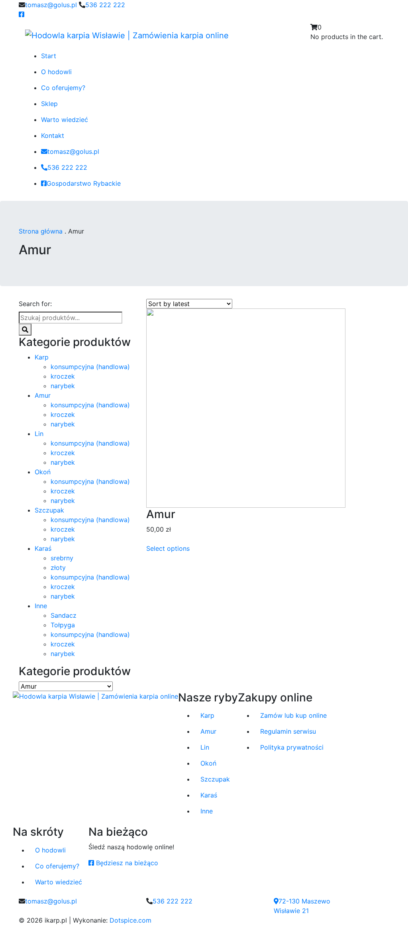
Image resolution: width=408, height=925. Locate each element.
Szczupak (49, 510)
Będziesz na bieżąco (127, 863)
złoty (58, 567)
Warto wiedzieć (64, 120)
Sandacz (63, 615)
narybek (63, 386)
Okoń (43, 472)
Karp (42, 357)
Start (48, 56)
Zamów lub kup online (293, 715)
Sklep (49, 104)
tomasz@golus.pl (51, 5)
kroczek (63, 376)
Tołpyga (63, 625)
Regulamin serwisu (288, 731)
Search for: (35, 304)
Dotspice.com (130, 920)
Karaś (43, 548)
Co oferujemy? (63, 88)
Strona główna (41, 231)
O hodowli (56, 72)
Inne (41, 606)
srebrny (62, 558)
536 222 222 (105, 5)
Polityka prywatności (292, 747)
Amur (43, 395)
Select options (168, 548)
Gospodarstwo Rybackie (84, 183)
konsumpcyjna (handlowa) (90, 367)
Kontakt (52, 135)
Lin (39, 434)
